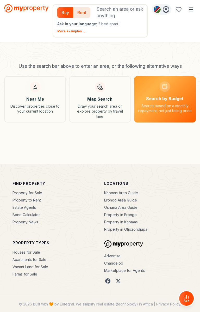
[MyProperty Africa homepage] (123, 244)
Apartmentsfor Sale (29, 259)
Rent (81, 12)
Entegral (67, 304)
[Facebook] (107, 281)
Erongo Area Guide (120, 200)
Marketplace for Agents (124, 270)
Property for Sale (27, 193)
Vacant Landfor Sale (30, 267)
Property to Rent (26, 200)
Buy (65, 12)
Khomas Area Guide (121, 193)
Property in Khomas (121, 222)
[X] (118, 281)
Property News (25, 222)
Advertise (112, 256)
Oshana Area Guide (121, 207)
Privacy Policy (168, 304)
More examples (71, 31)
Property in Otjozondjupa (125, 229)
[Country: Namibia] (161, 9)
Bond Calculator (26, 214)
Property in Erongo (120, 214)
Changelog (113, 263)
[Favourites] (178, 9)
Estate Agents (24, 207)
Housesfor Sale (26, 252)
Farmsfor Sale (24, 274)
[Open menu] (191, 9)
